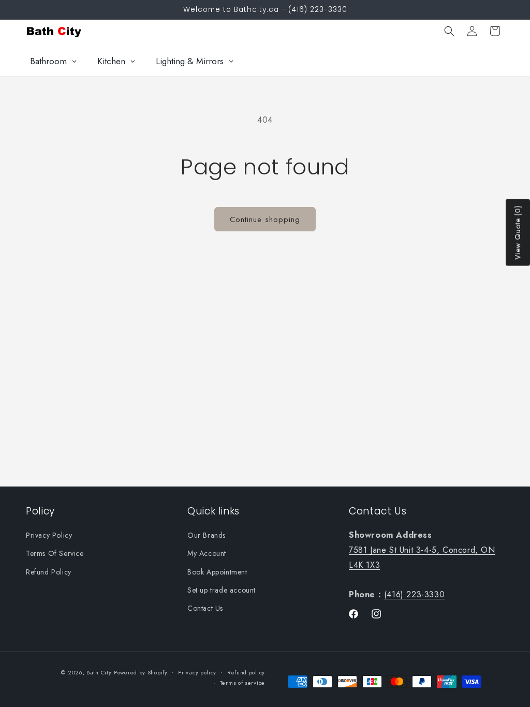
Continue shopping (265, 219)
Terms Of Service (55, 553)
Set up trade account (221, 590)
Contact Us (205, 608)
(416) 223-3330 (414, 594)
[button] (449, 31)
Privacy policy (197, 672)
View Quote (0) (517, 232)
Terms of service (242, 683)
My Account (206, 553)
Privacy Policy (49, 535)
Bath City (98, 672)
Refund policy (246, 672)
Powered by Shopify (141, 672)
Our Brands (206, 535)
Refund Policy (48, 572)
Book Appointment (217, 572)
